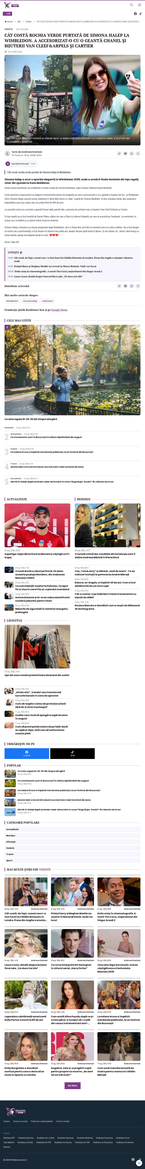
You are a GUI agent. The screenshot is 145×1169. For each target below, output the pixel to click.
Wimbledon (12, 301)
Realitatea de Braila (25, 1142)
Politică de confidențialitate (42, 1121)
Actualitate (16, 434)
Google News (59, 309)
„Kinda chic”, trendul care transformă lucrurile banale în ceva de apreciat (38, 694)
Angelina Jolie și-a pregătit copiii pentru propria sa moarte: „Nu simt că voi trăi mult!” (72, 1071)
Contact (6, 1121)
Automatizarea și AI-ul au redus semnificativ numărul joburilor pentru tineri (42, 599)
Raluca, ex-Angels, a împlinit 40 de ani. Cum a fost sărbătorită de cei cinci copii (105, 584)
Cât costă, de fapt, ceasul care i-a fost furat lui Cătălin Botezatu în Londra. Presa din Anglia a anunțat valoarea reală (73, 259)
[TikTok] (140, 13)
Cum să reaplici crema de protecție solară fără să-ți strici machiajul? (40, 705)
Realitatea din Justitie (45, 1138)
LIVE (8, 14)
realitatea (47, 301)
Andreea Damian (32, 152)
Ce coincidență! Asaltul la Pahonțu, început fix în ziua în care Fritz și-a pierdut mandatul (42, 587)
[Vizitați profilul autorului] (7, 153)
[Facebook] (135, 13)
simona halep (30, 301)
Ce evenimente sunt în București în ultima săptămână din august (46, 437)
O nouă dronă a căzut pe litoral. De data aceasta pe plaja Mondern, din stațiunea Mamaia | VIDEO (40, 575)
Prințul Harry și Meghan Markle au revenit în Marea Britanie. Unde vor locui (55, 266)
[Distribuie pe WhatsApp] (131, 153)
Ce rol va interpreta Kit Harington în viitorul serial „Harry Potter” (71, 966)
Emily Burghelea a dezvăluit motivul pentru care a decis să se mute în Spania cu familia (24, 1071)
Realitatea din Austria (63, 1142)
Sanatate (9, 428)
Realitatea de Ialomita (125, 1142)
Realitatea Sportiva (26, 1138)
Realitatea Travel (122, 1138)
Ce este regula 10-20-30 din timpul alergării (31, 419)
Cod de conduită (62, 1121)
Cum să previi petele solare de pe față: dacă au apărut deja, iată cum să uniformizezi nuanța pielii (41, 730)
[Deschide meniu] (140, 5)
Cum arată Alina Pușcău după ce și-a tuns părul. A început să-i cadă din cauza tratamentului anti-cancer (72, 1021)
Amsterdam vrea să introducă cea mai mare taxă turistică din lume (47, 466)
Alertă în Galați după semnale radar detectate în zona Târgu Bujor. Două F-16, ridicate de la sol (61, 481)
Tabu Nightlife (8, 1142)
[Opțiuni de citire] (139, 1163)
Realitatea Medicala (85, 1138)
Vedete (28, 22)
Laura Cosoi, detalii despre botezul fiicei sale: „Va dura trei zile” (48, 276)
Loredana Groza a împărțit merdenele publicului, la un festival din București (51, 452)
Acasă (10, 22)
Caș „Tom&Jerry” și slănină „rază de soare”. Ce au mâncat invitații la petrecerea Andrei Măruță (105, 573)
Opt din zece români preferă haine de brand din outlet (37, 675)
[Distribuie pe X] (137, 153)
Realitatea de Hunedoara (103, 1142)
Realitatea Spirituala (66, 1138)
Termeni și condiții (20, 1121)
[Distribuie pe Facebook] (125, 153)
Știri (19, 22)
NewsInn (6, 1147)
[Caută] (131, 5)
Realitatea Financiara (104, 1138)
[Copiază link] (119, 153)
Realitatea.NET (9, 1138)
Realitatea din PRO (43, 1142)
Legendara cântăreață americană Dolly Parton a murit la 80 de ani (25, 1018)
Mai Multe (72, 1085)
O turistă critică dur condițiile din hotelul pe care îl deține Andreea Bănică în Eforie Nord (105, 555)
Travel (13, 464)
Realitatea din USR (82, 1142)
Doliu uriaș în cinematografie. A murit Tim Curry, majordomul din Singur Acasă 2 (58, 271)
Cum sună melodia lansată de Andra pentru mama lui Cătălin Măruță (116, 1071)
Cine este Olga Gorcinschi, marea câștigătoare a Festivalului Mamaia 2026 (117, 968)
